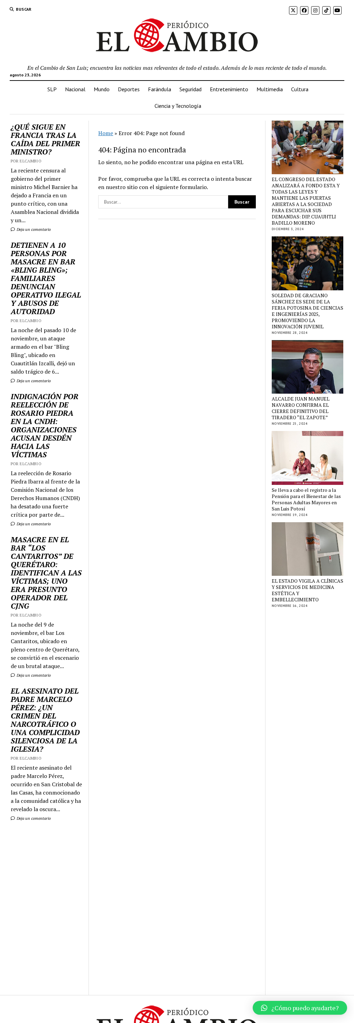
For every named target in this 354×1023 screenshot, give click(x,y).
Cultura (299, 89)
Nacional (75, 89)
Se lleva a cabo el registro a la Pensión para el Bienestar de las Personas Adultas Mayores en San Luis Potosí (306, 499)
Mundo (102, 89)
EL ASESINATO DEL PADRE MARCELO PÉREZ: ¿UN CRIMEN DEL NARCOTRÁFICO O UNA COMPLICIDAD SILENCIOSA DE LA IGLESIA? (45, 720)
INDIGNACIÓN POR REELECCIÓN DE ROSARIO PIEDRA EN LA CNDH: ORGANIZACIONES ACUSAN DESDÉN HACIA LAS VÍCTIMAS (44, 425)
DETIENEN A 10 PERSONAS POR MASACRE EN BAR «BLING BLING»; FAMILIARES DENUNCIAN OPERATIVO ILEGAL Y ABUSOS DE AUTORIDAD (46, 278)
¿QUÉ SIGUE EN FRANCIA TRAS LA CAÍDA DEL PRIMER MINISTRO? (45, 139)
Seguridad (190, 89)
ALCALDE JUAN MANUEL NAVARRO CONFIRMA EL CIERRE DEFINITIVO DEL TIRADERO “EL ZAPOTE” (300, 408)
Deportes (129, 89)
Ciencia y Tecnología (178, 105)
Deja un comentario (33, 229)
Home (105, 133)
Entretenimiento (229, 89)
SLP (52, 89)
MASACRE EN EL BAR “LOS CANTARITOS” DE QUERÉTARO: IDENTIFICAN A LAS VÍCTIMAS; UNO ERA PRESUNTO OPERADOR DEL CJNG (46, 572)
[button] (300, 1008)
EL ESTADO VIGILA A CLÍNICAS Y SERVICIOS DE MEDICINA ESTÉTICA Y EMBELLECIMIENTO (307, 590)
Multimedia (270, 89)
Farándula (159, 89)
